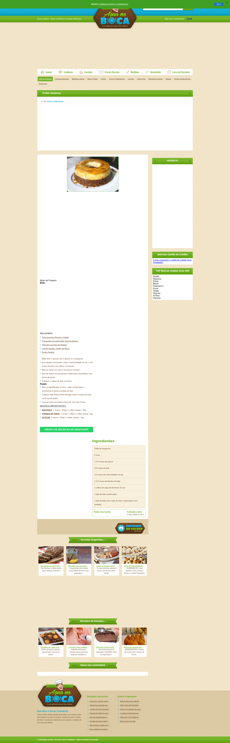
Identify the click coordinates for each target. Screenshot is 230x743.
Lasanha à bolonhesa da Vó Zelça (131, 713)
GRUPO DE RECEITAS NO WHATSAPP (67, 429)
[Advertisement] (115, 50)
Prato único (43, 84)
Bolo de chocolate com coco (130, 709)
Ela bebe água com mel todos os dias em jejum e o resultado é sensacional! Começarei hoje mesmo (78, 566)
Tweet (189, 18)
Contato (88, 72)
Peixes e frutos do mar (182, 79)
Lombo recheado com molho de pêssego (106, 566)
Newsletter (155, 72)
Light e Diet (141, 79)
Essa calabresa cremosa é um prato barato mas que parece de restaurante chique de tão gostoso (101, 729)
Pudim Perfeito (48, 352)
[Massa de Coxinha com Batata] (134, 636)
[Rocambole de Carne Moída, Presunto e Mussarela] (51, 555)
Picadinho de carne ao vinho (51, 647)
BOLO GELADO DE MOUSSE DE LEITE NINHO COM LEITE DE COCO (131, 705)
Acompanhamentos (62, 79)
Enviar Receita (112, 72)
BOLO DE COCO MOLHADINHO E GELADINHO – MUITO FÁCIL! (131, 717)
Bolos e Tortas (92, 79)
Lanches (131, 79)
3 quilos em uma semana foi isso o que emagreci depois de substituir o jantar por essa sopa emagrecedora (101, 709)
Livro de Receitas (181, 72)
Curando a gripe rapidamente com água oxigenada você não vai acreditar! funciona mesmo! (78, 647)
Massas (168, 79)
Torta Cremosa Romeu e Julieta (55, 337)
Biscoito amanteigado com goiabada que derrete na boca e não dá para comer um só (101, 717)
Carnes (103, 79)
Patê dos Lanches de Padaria (54, 345)
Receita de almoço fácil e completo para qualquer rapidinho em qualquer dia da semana (101, 721)
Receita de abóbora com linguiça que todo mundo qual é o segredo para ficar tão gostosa (101, 713)
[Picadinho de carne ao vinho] (51, 636)
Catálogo (68, 72)
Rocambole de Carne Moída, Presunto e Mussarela (51, 566)
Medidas (135, 72)
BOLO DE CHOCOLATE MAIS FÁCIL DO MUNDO (106, 647)
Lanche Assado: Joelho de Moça (55, 348)
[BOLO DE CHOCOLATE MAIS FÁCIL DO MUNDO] (106, 636)
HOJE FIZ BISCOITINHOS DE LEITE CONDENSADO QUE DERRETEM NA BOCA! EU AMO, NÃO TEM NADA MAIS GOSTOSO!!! (134, 566)
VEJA (219, 4)
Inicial (49, 72)
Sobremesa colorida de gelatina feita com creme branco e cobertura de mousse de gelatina (101, 705)
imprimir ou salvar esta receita (130, 528)
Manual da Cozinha (155, 79)
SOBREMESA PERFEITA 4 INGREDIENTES (113, 4)
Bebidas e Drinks (78, 79)
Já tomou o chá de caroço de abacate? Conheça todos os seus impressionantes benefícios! (101, 701)
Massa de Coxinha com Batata (134, 647)
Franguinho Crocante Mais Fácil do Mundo (60, 341)
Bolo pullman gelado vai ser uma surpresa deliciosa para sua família (101, 725)
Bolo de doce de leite (128, 721)
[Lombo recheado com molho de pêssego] (106, 555)
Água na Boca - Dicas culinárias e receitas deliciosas (115, 15)
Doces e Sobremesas (117, 79)
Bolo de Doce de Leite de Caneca (131, 701)
